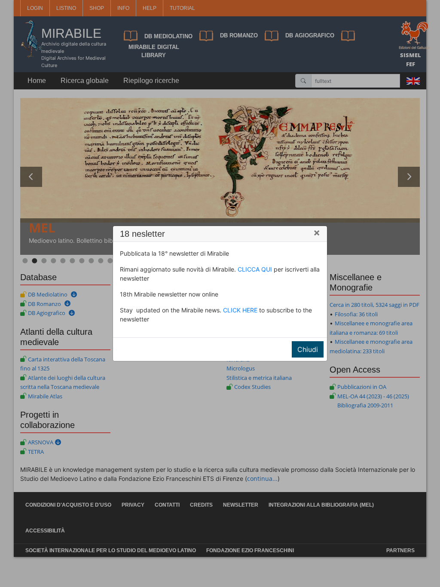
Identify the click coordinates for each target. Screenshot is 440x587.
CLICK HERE (240, 310)
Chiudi (307, 349)
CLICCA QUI (255, 269)
